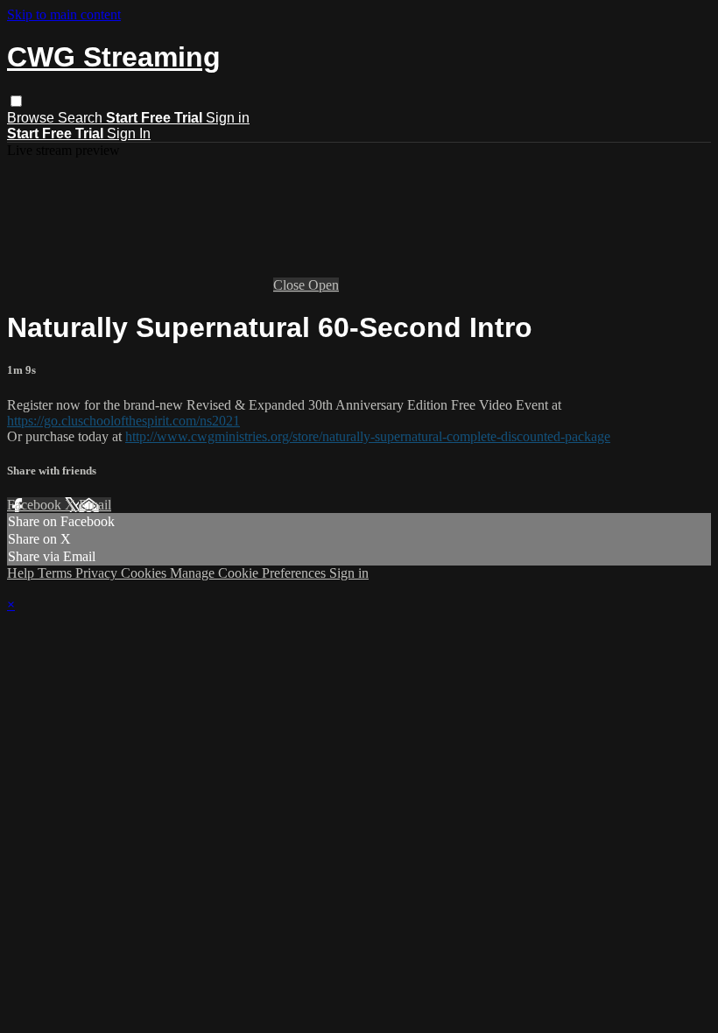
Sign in (228, 117)
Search (82, 117)
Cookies (145, 573)
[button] (16, 101)
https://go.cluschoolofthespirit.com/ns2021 (123, 420)
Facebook (36, 504)
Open (323, 285)
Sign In (129, 133)
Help (22, 573)
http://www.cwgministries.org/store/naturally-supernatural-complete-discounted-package (367, 436)
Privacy (98, 573)
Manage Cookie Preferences (249, 573)
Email (95, 504)
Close (290, 285)
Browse (32, 117)
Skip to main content (64, 14)
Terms (56, 573)
